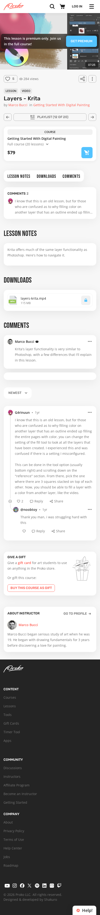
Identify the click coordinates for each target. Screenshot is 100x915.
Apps (7, 740)
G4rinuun (22, 412)
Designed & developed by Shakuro (30, 899)
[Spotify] (37, 885)
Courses (9, 697)
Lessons (9, 706)
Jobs (6, 857)
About (8, 822)
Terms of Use (13, 839)
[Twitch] (59, 885)
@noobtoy (28, 509)
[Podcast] (52, 885)
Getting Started (15, 802)
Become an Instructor (20, 794)
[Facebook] (22, 885)
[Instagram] (14, 885)
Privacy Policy (13, 831)
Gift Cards (11, 723)
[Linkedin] (44, 885)
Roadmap (10, 865)
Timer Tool (11, 732)
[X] (29, 885)
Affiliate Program (16, 785)
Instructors (11, 776)
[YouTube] (7, 885)
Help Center (12, 848)
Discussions (12, 768)
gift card (24, 563)
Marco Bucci (24, 341)
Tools (7, 714)
